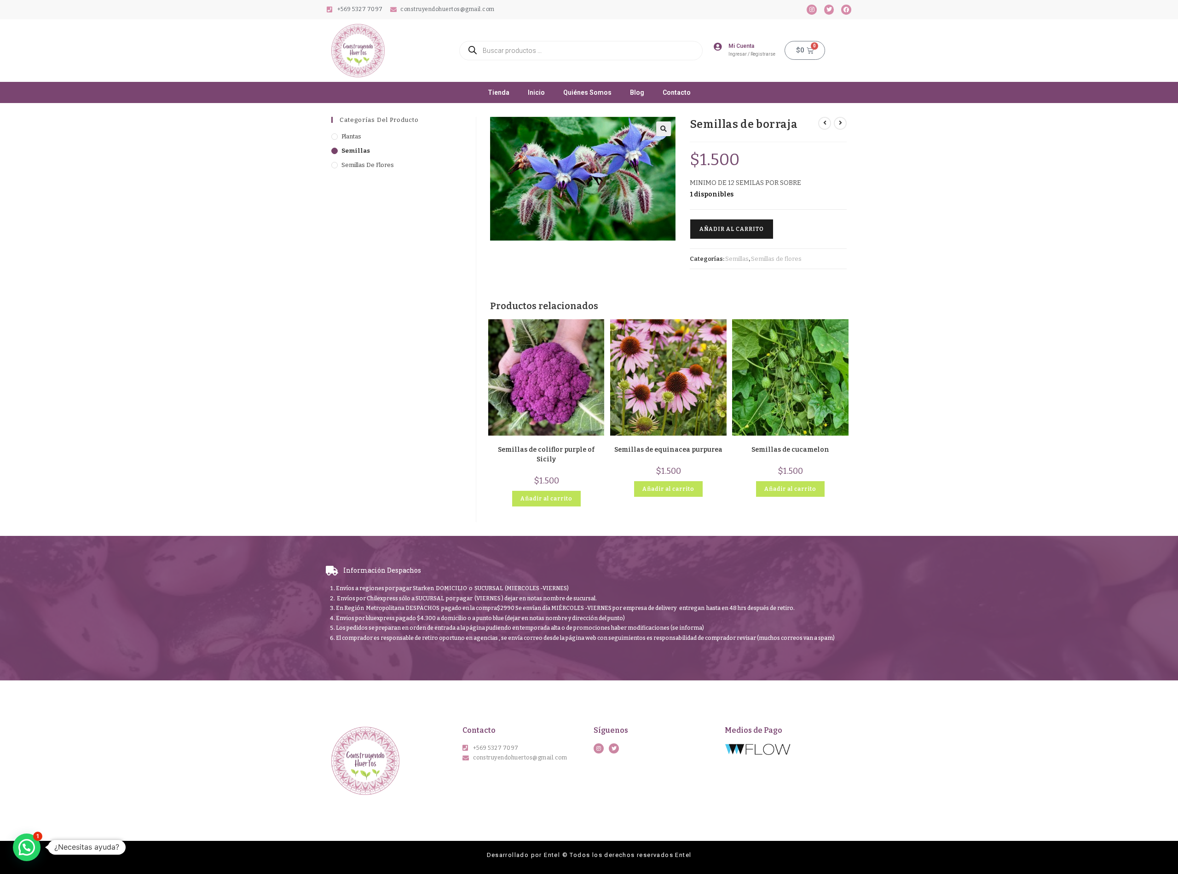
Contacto (677, 92)
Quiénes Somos (587, 92)
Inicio (536, 92)
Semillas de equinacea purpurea (668, 450)
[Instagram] (812, 10)
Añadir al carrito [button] (546, 498)
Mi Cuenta (741, 46)
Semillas (355, 150)
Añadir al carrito (731, 229)
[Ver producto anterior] (824, 123)
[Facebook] (846, 10)
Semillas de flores (367, 164)
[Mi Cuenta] (717, 46)
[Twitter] (829, 10)
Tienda (498, 92)
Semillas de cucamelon (790, 450)
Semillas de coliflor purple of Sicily (546, 454)
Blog (637, 92)
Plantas (351, 136)
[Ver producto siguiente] (840, 123)
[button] (663, 128)
